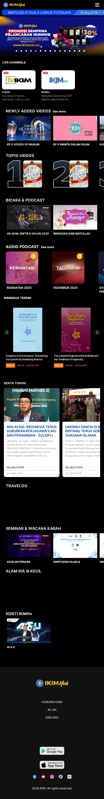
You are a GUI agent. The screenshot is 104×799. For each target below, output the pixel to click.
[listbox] (52, 130)
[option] (29, 131)
